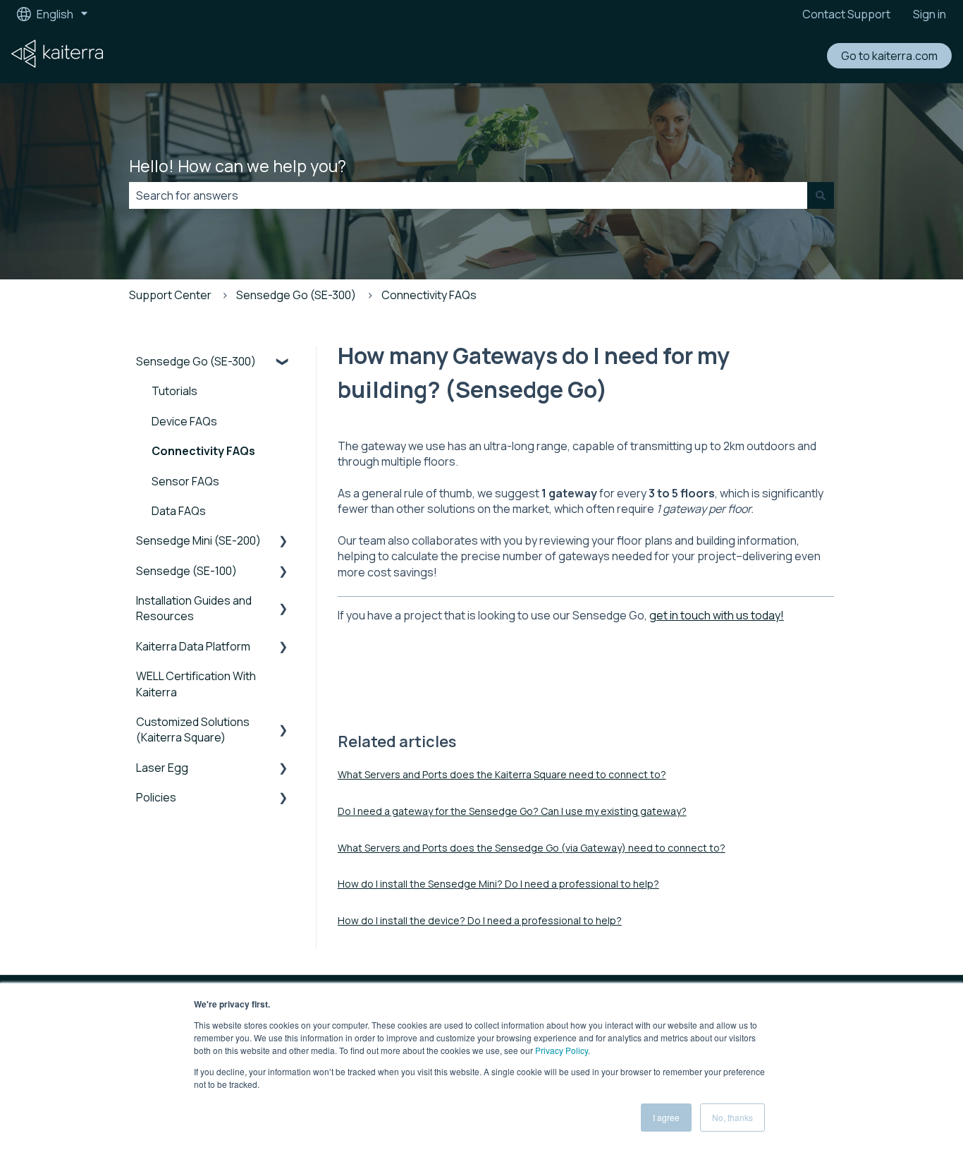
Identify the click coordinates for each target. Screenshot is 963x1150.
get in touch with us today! (716, 615)
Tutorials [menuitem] (174, 391)
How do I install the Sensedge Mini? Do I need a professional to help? (498, 883)
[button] (283, 362)
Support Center (170, 295)
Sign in (929, 14)
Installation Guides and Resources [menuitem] (194, 608)
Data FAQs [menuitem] (179, 511)
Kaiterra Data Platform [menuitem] (193, 646)
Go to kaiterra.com (889, 55)
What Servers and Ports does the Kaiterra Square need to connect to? (502, 774)
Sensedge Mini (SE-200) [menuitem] (198, 540)
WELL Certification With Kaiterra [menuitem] (196, 683)
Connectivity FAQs (429, 295)
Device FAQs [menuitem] (184, 421)
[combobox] (468, 195)
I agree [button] (666, 1117)
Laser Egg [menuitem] (162, 767)
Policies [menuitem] (156, 797)
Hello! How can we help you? (237, 166)
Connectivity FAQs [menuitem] (203, 451)
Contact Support (846, 14)
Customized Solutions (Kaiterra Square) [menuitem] (193, 729)
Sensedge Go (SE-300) (296, 295)
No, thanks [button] (732, 1117)
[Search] (820, 195)
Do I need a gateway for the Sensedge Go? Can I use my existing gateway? (512, 811)
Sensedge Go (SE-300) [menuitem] (196, 361)
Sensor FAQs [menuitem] (185, 481)
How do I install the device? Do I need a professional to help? (480, 920)
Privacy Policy (561, 1050)
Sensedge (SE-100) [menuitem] (186, 571)
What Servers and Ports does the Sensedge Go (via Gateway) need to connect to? (531, 847)
